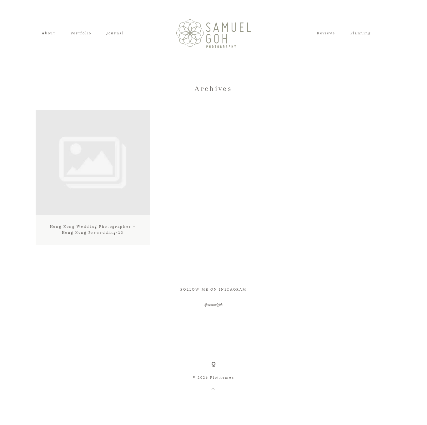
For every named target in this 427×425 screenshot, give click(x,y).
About (48, 33)
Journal (115, 33)
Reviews (326, 33)
